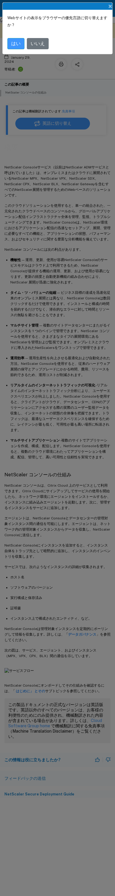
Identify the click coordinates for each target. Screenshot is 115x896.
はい (16, 43)
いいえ (38, 43)
